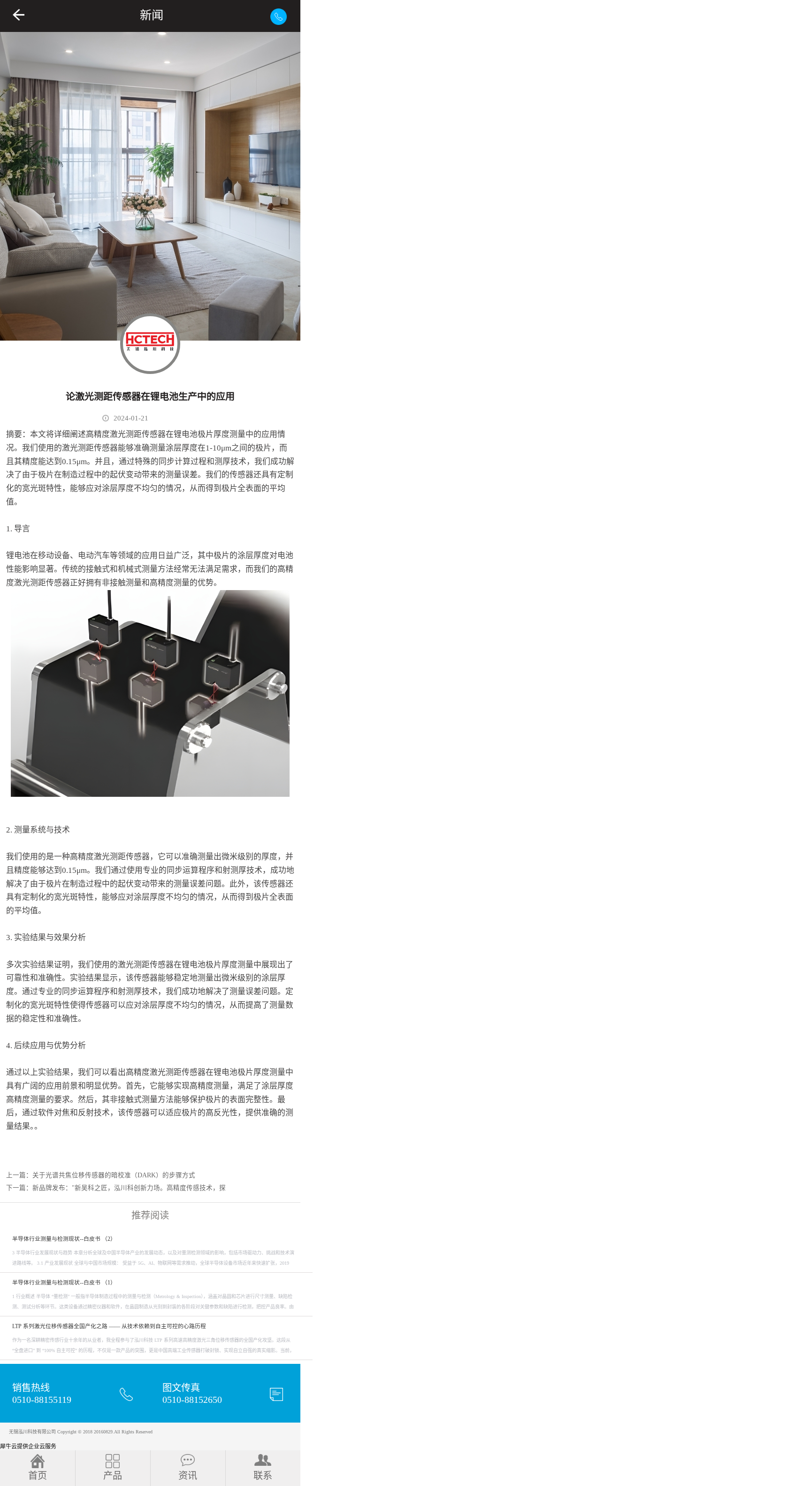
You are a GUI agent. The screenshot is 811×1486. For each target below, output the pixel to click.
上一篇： (100, 1175)
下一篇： (116, 1187)
